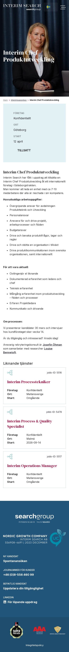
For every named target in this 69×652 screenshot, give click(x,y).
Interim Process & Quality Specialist (29, 423)
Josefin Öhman (52, 344)
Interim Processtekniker (28, 381)
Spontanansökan (15, 561)
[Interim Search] (22, 7)
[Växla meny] (63, 7)
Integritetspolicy (34, 645)
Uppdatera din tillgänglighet (23, 588)
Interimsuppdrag (18, 100)
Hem (5, 100)
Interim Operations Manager (32, 465)
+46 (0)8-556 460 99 (18, 574)
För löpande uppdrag (22, 602)
